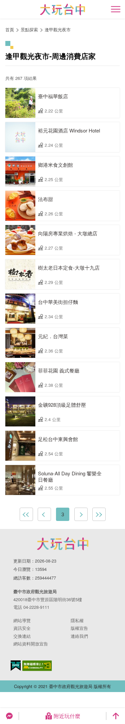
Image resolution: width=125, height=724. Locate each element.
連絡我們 (79, 636)
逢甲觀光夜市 (58, 29)
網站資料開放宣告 (30, 643)
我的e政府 (16, 665)
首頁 (9, 29)
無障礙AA (37, 665)
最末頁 (99, 514)
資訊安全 (22, 628)
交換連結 (22, 636)
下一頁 (81, 514)
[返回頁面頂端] (115, 716)
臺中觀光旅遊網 (62, 9)
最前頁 (26, 514)
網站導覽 (22, 620)
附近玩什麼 (67, 716)
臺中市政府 (62, 543)
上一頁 (44, 514)
